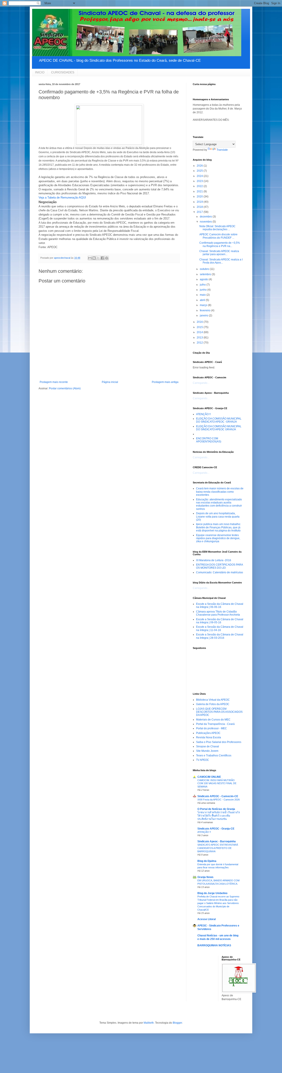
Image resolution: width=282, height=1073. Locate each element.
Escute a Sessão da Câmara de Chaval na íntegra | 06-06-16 (219, 605)
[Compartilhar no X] (98, 258)
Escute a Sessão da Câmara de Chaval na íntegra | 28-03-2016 (219, 636)
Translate (222, 149)
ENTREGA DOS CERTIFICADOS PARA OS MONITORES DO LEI (219, 566)
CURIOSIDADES (62, 72)
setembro (206, 274)
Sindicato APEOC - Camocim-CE (217, 796)
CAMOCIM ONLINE (209, 776)
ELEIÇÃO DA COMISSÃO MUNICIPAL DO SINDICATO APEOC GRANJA (218, 428)
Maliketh (149, 1022)
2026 (200, 165)
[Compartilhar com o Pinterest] (106, 258)
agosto (204, 279)
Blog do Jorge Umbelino (212, 893)
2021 (200, 191)
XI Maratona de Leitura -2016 (213, 560)
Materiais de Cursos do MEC (213, 719)
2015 (200, 327)
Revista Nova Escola (208, 737)
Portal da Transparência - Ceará (215, 724)
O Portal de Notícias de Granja (216, 809)
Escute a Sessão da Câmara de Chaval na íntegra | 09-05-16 (219, 621)
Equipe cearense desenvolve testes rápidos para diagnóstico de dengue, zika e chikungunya (218, 538)
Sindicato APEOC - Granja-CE (215, 828)
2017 (200, 211)
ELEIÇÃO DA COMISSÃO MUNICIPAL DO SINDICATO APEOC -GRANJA (218, 420)
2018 (200, 206)
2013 (200, 337)
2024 (200, 176)
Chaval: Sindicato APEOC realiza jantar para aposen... (219, 253)
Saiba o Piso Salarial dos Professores (218, 742)
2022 (200, 186)
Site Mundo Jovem (207, 750)
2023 (200, 181)
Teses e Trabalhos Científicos (213, 755)
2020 (200, 196)
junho (203, 289)
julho (203, 284)
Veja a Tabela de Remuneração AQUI (62, 197)
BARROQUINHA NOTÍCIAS (214, 945)
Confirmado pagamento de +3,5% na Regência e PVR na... (219, 244)
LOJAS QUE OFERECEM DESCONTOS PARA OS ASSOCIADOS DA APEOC (219, 712)
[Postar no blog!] (94, 258)
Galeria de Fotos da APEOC (212, 704)
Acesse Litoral (206, 919)
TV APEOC (202, 759)
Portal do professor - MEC (211, 728)
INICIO (40, 72)
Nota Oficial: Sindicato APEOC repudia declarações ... (217, 228)
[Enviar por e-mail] (90, 258)
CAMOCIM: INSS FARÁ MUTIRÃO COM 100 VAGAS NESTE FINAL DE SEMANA (216, 783)
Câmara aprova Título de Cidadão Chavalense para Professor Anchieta (218, 613)
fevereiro (205, 310)
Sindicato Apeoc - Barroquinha (216, 841)
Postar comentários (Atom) (65, 388)
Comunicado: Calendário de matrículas (219, 572)
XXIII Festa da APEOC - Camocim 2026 (218, 799)
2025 (200, 170)
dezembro (206, 216)
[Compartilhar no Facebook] (102, 258)
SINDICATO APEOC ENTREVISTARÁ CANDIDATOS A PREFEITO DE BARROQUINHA (217, 848)
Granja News (205, 877)
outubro (205, 269)
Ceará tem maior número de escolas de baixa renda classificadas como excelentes (219, 491)
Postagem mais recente (54, 382)
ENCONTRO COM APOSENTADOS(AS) (208, 440)
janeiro (204, 315)
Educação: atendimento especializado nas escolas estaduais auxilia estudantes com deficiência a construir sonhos (219, 504)
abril (203, 300)
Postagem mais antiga (165, 382)
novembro (206, 221)
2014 (200, 332)
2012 (200, 342)
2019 (200, 201)
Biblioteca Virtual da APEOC (213, 699)
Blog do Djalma (206, 861)
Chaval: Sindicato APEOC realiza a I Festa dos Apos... (221, 261)
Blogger (177, 1022)
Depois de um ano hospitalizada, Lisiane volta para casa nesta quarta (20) (217, 516)
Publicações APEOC (208, 733)
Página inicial (110, 382)
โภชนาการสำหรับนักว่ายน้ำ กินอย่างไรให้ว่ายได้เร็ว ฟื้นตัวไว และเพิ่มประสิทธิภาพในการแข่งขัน (218, 815)
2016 (200, 321)
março (204, 305)
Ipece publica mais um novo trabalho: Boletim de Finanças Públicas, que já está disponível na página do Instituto (218, 527)
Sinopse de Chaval (207, 746)
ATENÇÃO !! (203, 414)
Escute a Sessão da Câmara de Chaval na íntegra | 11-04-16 (219, 628)
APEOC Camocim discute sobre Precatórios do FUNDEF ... (218, 236)
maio (203, 294)
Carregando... (201, 382)
